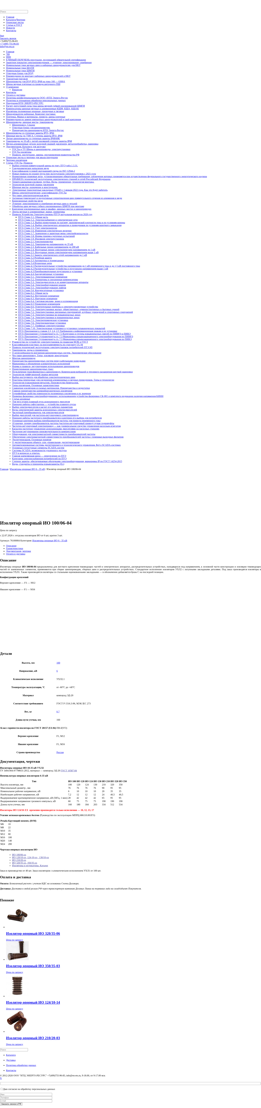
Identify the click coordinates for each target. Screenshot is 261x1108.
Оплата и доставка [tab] (15, 554)
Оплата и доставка (15, 95)
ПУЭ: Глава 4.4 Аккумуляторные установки (41, 274)
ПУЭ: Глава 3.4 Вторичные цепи (35, 263)
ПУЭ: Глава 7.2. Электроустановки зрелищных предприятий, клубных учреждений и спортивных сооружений (75, 312)
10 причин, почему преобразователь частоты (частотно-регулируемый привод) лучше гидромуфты (63, 423)
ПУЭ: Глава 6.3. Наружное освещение (37, 298)
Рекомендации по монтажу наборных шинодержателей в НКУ (38, 76)
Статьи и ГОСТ (14, 25)
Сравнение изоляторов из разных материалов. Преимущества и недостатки (51, 388)
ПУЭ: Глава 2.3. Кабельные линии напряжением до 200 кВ (48, 247)
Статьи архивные (21, 399)
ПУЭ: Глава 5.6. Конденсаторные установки (41, 290)
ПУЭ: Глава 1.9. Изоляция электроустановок (41, 239)
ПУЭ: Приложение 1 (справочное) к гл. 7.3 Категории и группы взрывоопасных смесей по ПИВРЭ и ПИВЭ (74, 334)
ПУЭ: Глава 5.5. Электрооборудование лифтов (42, 287)
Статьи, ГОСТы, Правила (19, 163)
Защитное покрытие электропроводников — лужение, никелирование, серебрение (49, 62)
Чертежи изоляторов (16, 160)
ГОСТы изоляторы (21, 152)
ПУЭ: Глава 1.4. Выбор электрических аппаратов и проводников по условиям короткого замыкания (69, 225)
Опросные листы (15, 22)
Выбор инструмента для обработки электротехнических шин (43, 377)
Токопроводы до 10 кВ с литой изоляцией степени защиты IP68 (39, 141)
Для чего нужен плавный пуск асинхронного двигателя (41, 401)
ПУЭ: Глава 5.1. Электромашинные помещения (42, 277)
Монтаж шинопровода (23, 358)
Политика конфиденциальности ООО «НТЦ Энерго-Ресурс (37, 97)
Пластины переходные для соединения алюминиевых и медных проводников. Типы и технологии (63, 380)
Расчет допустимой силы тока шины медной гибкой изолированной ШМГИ (45, 106)
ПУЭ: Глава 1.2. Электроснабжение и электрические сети (48, 220)
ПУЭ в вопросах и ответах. (26, 453)
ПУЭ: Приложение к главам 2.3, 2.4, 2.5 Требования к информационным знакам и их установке (67, 331)
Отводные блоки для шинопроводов (31, 127)
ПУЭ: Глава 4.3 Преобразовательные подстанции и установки (50, 271)
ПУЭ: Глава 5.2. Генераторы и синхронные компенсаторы (48, 279)
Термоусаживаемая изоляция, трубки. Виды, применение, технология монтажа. (53, 182)
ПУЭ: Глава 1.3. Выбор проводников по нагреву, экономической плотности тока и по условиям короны (71, 222)
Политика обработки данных (21, 1065)
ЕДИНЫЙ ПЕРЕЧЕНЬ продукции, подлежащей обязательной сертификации (46, 59)
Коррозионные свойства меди (27, 201)
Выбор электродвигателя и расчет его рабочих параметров (42, 407)
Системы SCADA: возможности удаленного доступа (39, 450)
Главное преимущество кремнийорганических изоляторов (42, 390)
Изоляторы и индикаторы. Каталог (30, 865)
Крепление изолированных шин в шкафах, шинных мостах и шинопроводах (51, 209)
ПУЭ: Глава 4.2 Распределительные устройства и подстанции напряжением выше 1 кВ (63, 268)
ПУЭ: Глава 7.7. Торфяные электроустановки (41, 325)
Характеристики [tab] (14, 548)
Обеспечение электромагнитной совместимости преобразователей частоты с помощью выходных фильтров (68, 437)
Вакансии (17, 89)
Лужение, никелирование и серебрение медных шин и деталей (44, 203)
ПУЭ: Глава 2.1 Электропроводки (35, 241)
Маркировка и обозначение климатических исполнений (41, 363)
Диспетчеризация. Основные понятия (31, 439)
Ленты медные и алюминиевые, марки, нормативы (38, 211)
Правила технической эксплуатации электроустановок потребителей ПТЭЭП (52, 347)
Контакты (11, 30)
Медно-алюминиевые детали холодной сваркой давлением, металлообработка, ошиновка (52, 144)
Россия (60, 752)
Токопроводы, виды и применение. (30, 350)
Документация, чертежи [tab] (18, 551)
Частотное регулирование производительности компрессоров (44, 431)
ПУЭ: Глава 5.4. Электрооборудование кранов (42, 285)
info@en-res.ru (7, 46)
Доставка (11, 1060)
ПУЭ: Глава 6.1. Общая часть (33, 293)
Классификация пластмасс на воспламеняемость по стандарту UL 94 (47, 344)
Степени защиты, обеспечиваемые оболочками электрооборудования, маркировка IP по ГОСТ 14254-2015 (67, 461)
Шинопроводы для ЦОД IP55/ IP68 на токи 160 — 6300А (35, 81)
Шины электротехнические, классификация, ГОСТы (39, 192)
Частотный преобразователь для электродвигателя (38, 412)
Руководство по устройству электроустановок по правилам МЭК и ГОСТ (50, 342)
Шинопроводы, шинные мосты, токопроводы (29, 122)
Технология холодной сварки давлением (33, 184)
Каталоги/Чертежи (15, 19)
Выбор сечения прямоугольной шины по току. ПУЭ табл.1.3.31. (45, 165)
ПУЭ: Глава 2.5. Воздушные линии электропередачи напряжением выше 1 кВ (58, 252)
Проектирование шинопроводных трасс (32, 369)
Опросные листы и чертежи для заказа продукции (32, 157)
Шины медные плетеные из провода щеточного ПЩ (33, 84)
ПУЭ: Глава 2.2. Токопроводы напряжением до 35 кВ (45, 244)
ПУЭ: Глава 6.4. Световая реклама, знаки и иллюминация (48, 301)
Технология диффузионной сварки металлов (35, 374)
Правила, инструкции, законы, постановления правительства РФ (45, 154)
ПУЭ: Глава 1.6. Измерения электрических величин (45, 230)
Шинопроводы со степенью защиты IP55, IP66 (30, 133)
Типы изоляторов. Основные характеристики (35, 385)
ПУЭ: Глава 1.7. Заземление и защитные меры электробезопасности (53, 233)
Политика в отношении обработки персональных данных (36, 100)
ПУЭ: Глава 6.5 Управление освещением (39, 304)
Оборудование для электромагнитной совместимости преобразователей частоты (53, 434)
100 (58, 663)
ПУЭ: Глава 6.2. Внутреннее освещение (38, 296)
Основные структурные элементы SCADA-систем (38, 447)
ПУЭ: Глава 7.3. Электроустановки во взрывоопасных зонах (49, 315)
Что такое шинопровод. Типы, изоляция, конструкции (40, 355)
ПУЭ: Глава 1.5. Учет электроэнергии (37, 228)
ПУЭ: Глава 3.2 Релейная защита (35, 258)
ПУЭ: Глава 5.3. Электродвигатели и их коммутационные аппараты (53, 282)
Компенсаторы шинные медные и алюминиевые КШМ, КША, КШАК (42, 108)
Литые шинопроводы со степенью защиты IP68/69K (33, 138)
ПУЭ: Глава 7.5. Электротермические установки (43, 320)
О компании (12, 87)
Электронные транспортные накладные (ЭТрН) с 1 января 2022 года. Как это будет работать (60, 190)
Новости (10, 28)
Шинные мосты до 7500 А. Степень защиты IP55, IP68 (34, 135)
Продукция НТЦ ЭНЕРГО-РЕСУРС (25, 103)
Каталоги (11, 1055)
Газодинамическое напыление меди (30, 168)
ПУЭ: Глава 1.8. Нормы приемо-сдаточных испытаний (46, 236)
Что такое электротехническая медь (30, 195)
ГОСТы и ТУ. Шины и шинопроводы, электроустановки (41, 149)
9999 (8, 57)
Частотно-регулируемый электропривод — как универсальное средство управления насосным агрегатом (66, 426)
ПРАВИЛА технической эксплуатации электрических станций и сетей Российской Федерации (61, 179)
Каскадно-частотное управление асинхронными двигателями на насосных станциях (55, 428)
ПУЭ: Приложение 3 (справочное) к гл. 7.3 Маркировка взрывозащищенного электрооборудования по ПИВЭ (75, 339)
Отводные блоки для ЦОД (19, 73)
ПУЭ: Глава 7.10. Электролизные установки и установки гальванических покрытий (61, 328)
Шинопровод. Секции (23, 125)
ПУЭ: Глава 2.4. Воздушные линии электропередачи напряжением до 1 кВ (56, 249)
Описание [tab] (11, 545)
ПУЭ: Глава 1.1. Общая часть (33, 217)
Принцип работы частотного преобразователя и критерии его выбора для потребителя (57, 418)
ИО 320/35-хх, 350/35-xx (24, 863)
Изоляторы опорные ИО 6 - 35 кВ (27, 469)
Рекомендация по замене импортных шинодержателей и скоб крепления (43, 119)
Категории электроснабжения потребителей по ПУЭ (39, 458)
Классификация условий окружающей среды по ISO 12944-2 (43, 171)
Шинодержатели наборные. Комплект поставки (31, 114)
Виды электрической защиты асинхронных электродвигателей (44, 409)
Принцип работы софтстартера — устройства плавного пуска (44, 404)
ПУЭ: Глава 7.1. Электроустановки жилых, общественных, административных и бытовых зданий (68, 309)
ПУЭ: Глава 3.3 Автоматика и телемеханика (41, 260)
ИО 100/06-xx (19, 854)
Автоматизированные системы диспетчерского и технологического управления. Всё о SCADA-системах (66, 445)
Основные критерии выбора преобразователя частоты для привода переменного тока (56, 420)
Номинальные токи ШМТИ (20, 70)
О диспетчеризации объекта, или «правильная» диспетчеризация (45, 442)
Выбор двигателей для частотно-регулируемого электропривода (45, 415)
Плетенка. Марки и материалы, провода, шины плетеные (35, 116)
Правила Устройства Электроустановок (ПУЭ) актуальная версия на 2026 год (52, 214)
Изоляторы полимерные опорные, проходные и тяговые (35, 111)
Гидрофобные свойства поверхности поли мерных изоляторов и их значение (51, 393)
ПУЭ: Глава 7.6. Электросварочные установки (42, 323)
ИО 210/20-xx (19, 860)
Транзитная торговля (17, 78)
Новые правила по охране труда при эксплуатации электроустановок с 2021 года (54, 173)
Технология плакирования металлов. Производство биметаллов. (45, 382)
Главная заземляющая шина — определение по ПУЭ (39, 456)
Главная (10, 17)
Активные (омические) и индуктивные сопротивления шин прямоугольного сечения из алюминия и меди (67, 198)
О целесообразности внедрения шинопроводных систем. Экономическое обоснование (56, 352)
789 (8, 54)
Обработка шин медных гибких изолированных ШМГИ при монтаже (48, 206)
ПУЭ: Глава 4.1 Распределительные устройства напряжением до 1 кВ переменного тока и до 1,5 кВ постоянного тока (79, 266)
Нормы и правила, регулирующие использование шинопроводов (45, 366)
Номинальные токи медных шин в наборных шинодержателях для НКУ (43, 65)
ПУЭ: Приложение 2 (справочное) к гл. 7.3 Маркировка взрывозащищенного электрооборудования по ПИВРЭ (75, 336)
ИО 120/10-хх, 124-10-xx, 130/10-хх (30, 857)
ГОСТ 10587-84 (69, 770)
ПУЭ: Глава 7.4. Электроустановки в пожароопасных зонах (49, 317)
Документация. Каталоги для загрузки (26, 146)
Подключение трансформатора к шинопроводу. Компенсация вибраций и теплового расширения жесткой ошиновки (72, 371)
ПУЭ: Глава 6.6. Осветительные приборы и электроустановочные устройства (58, 306)
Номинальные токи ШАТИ (20, 68)
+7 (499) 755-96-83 (9, 44)
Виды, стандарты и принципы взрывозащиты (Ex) (38, 464)
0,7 (58, 711)
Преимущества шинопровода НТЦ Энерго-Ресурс (38, 130)
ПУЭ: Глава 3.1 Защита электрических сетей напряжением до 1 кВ (52, 255)
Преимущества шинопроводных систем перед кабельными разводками (48, 361)
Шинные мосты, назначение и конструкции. (35, 187)
